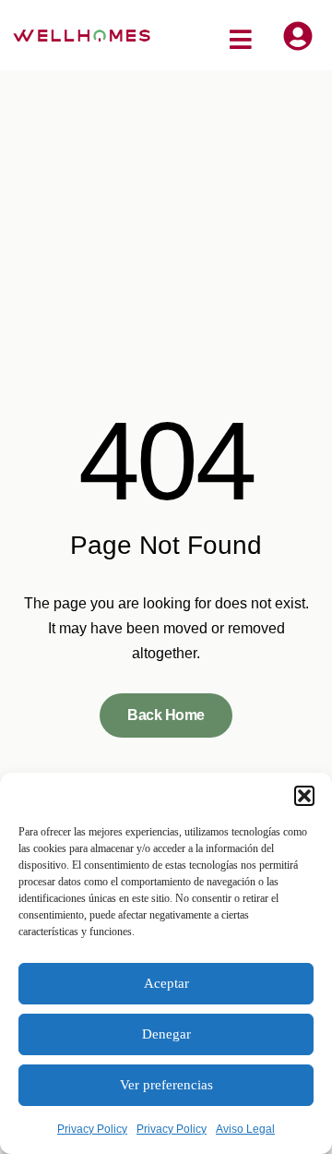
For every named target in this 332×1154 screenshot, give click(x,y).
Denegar (166, 1034)
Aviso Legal (245, 1129)
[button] (304, 796)
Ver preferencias (166, 1084)
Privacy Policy (92, 1129)
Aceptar (166, 983)
